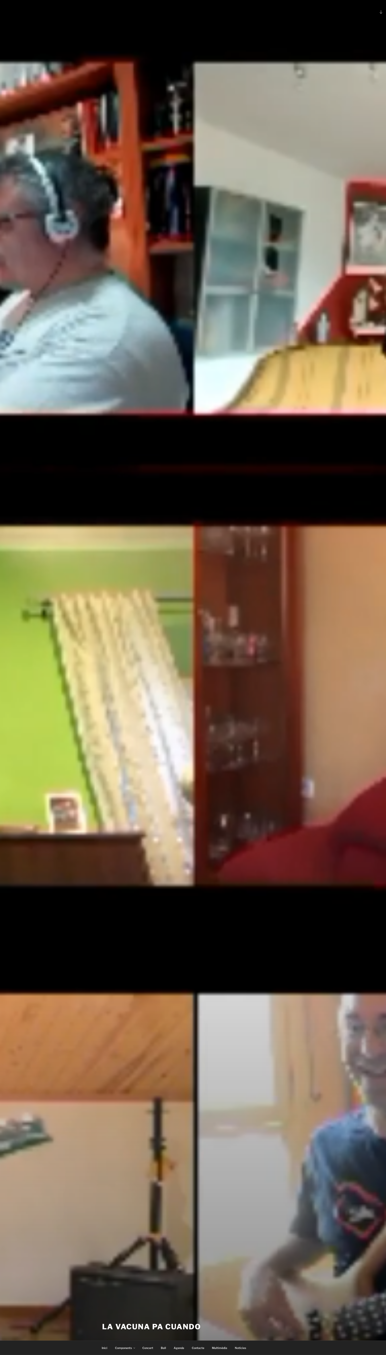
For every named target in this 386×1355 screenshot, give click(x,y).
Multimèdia (219, 1348)
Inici (104, 1348)
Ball (163, 1348)
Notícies (240, 1348)
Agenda (179, 1348)
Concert (147, 1348)
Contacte (198, 1348)
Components (123, 1348)
